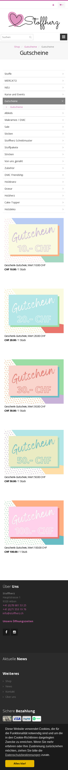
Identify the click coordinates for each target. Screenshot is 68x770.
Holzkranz (10, 181)
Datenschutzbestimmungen (22, 754)
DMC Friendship (14, 175)
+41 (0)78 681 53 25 (14, 605)
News (8, 686)
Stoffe (8, 73)
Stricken (9, 154)
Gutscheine (30, 46)
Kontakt (10, 691)
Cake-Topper (12, 202)
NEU (7, 87)
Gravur (8, 188)
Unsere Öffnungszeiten (18, 621)
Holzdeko (10, 209)
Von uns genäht (14, 161)
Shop (17, 46)
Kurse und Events (15, 94)
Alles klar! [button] (20, 763)
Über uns (10, 697)
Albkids (9, 113)
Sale (7, 126)
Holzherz (10, 195)
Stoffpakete (11, 147)
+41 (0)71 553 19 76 (14, 609)
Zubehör (10, 168)
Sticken (9, 133)
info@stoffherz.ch (13, 613)
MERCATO (11, 80)
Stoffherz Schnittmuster (18, 140)
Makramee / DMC (15, 120)
